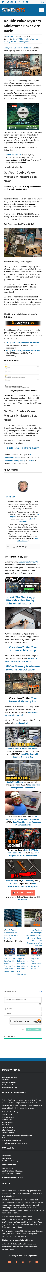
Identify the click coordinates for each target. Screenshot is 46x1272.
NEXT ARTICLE (36, 924)
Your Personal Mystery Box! (23, 699)
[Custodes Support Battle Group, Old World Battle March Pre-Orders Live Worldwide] (23, 949)
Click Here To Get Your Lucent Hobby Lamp (23, 648)
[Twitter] (11, 547)
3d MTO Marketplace (21, 39)
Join (42, 2)
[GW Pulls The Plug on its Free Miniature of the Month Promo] (36, 949)
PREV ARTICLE (9, 924)
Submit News (6, 1158)
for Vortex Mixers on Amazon (26, 819)
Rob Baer (10, 36)
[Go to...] (41, 10)
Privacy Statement (8, 1117)
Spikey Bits (8, 48)
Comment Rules (7, 1114)
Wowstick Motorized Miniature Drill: (23, 748)
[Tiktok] (26, 547)
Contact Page (6, 1156)
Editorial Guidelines (8, 1130)
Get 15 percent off (13, 155)
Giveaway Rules (7, 1120)
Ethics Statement (7, 1125)
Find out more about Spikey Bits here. (18, 1240)
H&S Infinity (27, 881)
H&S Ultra (14, 883)
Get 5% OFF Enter (31, 850)
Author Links (6, 1138)
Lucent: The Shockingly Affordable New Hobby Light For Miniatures (20, 600)
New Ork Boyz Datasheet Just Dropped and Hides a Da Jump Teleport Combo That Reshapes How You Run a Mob (34, 938)
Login (40, 992)
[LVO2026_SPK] (23, 104)
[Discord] (23, 547)
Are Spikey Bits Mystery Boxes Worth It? (14, 1143)
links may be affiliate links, (28, 562)
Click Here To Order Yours (23, 448)
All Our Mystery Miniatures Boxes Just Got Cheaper (22, 668)
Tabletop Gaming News (20, 41)
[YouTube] (36, 1262)
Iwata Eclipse (11, 881)
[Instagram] (14, 547)
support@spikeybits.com (12, 1177)
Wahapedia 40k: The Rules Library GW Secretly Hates (19, 1244)
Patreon (3, 2)
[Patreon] (17, 547)
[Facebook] (8, 547)
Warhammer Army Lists (9, 1082)
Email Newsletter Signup (10, 1161)
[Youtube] (20, 547)
